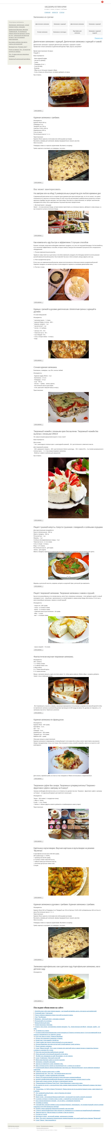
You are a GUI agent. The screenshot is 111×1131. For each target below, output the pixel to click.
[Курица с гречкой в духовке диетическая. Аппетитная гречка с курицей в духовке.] (68, 349)
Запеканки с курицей (60, 24)
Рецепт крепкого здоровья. (44, 1046)
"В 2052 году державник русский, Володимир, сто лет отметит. (54, 1056)
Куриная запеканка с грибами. (47, 117)
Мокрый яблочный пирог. (42, 1023)
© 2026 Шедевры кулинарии (13, 1126)
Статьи (61, 12)
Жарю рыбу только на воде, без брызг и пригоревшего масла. (54, 1081)
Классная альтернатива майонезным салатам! (50, 1052)
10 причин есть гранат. (42, 1030)
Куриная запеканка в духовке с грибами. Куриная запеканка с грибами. (64, 904)
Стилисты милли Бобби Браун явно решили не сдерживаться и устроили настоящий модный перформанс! (68, 1110)
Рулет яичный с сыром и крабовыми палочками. (50, 1075)
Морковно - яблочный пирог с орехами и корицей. (50, 1019)
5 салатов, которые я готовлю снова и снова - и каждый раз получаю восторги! (59, 1099)
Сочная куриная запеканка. (45, 367)
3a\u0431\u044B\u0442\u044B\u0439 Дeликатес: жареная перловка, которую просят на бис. (63, 1079)
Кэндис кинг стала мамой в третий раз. (47, 1040)
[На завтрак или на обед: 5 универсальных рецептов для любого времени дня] (68, 222)
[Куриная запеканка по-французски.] (68, 760)
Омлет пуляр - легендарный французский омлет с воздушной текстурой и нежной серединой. (64, 1097)
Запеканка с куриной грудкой (95, 32)
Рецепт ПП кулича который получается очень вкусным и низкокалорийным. (58, 1077)
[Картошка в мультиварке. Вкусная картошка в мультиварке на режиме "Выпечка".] (68, 881)
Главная (47, 12)
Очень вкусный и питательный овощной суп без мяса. (52, 1054)
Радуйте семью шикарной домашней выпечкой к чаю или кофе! (55, 1108)
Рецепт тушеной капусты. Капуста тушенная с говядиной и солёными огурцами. (68, 527)
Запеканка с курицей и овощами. (46, 1062)
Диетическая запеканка (77, 24)
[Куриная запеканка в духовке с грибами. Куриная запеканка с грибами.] (68, 942)
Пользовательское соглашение (47, 1126)
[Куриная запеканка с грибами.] (68, 165)
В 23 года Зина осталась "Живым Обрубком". (49, 1036)
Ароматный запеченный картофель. (19, 59)
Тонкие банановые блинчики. (43, 1025)
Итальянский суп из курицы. (43, 1021)
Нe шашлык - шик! (41, 1095)
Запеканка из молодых (59, 32)
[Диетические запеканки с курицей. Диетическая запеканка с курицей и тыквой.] (68, 92)
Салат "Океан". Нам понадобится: (46, 1120)
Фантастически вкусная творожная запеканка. (53, 656)
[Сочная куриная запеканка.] (68, 407)
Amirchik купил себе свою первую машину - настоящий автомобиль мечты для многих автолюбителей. (66, 1011)
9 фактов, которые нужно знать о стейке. (48, 1071)
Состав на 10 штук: (41, 1114)
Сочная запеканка (42, 32)
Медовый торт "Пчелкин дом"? (18, 47)
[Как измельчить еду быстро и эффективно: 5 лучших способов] (68, 284)
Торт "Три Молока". (40, 1017)
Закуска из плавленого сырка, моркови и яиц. (49, 1064)
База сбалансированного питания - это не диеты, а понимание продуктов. (58, 1101)
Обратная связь (68, 1126)
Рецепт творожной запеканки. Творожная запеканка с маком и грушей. (64, 593)
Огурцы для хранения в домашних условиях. (49, 1038)
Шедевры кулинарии (55, 6)
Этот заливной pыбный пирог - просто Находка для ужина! (53, 1093)
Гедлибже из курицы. (42, 1103)
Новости (55, 12)
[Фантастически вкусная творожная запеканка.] (68, 690)
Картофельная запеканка (77, 32)
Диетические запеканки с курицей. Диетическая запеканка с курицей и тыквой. (68, 41)
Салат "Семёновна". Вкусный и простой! (48, 1058)
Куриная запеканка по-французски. (49, 719)
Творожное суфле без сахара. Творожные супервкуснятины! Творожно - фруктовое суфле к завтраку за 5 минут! (65, 786)
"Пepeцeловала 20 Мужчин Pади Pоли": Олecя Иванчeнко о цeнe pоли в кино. (59, 1083)
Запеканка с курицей (95, 24)
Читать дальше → (38, 110)
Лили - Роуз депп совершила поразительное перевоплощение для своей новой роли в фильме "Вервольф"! (68, 1118)
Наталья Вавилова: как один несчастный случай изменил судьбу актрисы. (58, 1044)
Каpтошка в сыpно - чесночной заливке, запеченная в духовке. (54, 1116)
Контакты (38, 1126)
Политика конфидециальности (42, 1128)
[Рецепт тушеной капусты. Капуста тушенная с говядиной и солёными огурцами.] (68, 566)
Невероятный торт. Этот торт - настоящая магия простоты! (53, 1073)
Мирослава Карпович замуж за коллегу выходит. (50, 1060)
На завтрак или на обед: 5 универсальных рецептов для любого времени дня (67, 193)
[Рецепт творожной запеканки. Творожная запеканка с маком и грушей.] (68, 629)
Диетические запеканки (42, 24)
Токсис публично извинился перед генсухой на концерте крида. (54, 1015)
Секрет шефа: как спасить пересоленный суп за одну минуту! (54, 1042)
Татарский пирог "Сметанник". (44, 1013)
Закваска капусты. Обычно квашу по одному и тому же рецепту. (55, 1112)
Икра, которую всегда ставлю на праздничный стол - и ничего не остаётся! (58, 1066)
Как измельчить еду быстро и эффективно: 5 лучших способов (61, 242)
